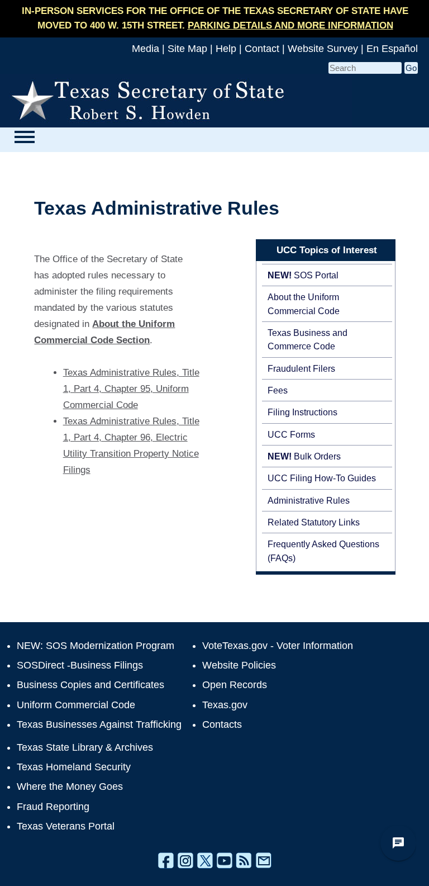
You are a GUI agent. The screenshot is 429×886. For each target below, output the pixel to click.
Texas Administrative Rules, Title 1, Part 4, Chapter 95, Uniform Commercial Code (131, 388)
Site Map (187, 48)
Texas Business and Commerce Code (307, 339)
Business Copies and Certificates (90, 684)
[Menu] (24, 137)
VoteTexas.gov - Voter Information (277, 645)
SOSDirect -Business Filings (80, 665)
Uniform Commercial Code (76, 704)
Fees (278, 390)
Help (226, 48)
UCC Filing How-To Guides (322, 478)
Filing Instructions (302, 412)
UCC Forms (291, 434)
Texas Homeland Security (74, 767)
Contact (262, 48)
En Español (392, 48)
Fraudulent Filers (301, 368)
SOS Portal (303, 275)
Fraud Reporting (53, 806)
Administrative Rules (309, 500)
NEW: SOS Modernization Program (95, 645)
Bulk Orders (304, 456)
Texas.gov (224, 704)
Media (145, 48)
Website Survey (323, 48)
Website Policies (239, 665)
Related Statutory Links (314, 522)
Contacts (222, 724)
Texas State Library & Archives (85, 747)
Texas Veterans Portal (66, 826)
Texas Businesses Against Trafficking (99, 724)
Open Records (234, 684)
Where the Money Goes (70, 786)
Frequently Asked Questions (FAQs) (323, 550)
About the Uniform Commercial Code (304, 303)
